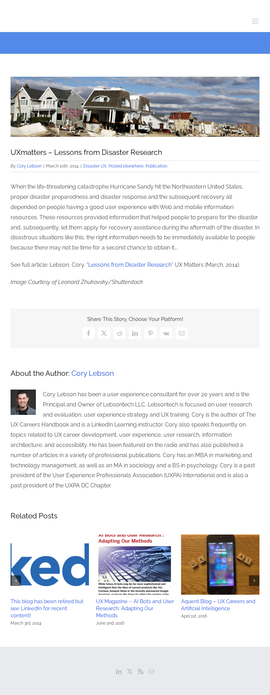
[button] (16, 580)
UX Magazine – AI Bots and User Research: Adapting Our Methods (135, 608)
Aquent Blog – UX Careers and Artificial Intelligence (218, 605)
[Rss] (140, 671)
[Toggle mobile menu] (255, 21)
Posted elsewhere (126, 166)
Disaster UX (95, 166)
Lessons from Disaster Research (130, 264)
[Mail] (151, 671)
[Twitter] (130, 671)
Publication (156, 166)
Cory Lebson (29, 166)
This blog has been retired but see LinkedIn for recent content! (47, 608)
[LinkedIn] (119, 671)
